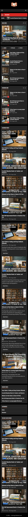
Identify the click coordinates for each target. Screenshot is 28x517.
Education (5, 212)
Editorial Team (6, 41)
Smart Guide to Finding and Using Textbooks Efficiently (5, 54)
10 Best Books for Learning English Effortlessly (5, 102)
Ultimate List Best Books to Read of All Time (5, 71)
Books (4, 35)
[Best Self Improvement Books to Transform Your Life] (14, 206)
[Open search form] (25, 10)
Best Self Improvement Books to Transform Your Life (5, 79)
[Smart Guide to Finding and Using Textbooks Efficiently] (14, 138)
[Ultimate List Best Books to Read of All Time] (14, 185)
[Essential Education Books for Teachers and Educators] (14, 161)
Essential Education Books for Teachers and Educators (5, 62)
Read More (6, 253)
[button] (2, 10)
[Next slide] (25, 23)
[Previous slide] (23, 23)
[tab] (6, 48)
